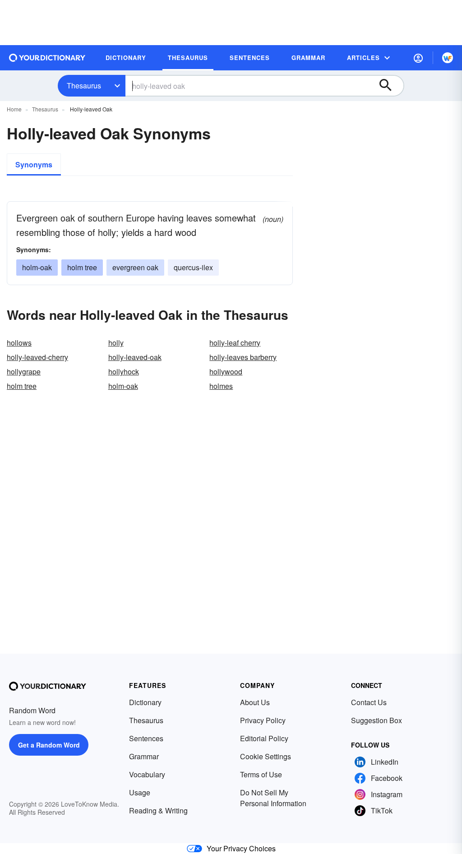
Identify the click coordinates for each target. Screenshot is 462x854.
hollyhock (123, 371)
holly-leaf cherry (234, 342)
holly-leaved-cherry (37, 357)
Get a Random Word (49, 744)
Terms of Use (261, 774)
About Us (255, 702)
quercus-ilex (193, 267)
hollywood (225, 371)
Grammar (144, 756)
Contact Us (369, 702)
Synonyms (33, 164)
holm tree (82, 267)
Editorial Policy (264, 738)
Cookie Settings (265, 756)
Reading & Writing (158, 810)
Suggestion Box (376, 720)
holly (116, 342)
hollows (19, 342)
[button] (418, 57)
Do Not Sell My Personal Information (273, 797)
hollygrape (24, 371)
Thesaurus (84, 85)
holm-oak (37, 267)
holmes (221, 386)
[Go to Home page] (47, 58)
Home (14, 109)
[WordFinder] (447, 58)
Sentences (146, 738)
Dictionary (145, 702)
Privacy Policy (263, 720)
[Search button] (389, 86)
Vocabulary (147, 774)
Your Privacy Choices (241, 848)
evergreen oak (135, 267)
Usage (139, 792)
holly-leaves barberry (243, 357)
